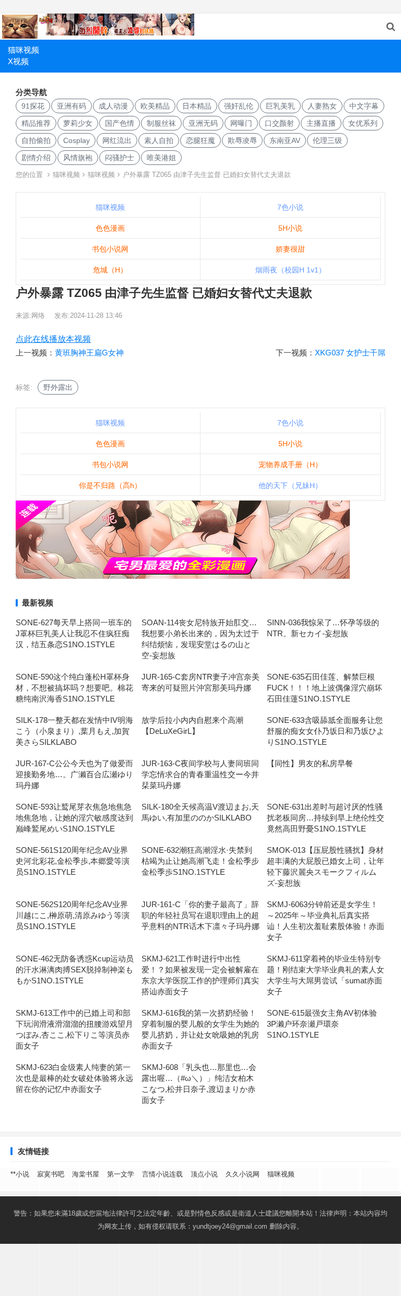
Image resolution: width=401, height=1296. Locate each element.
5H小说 (290, 228)
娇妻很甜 (290, 249)
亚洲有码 (71, 106)
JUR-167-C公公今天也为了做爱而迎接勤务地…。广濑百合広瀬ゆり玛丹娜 (74, 774)
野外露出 (58, 387)
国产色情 (119, 123)
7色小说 (290, 207)
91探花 (32, 106)
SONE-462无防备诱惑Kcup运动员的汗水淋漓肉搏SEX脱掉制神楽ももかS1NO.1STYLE (75, 969)
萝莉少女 (77, 123)
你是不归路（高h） (110, 485)
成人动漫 (113, 106)
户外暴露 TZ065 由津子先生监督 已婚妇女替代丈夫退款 (207, 175)
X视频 (18, 61)
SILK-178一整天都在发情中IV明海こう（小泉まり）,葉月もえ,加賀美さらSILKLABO (74, 731)
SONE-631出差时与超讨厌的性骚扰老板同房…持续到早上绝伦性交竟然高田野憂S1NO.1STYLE (325, 817)
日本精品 (196, 106)
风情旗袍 (77, 157)
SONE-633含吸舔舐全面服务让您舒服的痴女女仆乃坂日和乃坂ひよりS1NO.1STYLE (325, 731)
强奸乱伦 (238, 106)
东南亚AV (284, 140)
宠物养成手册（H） (290, 464)
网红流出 (117, 140)
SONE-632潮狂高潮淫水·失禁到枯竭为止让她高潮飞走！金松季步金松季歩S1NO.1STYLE (200, 861)
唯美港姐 (161, 157)
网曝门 (241, 123)
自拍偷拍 (36, 140)
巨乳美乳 (280, 106)
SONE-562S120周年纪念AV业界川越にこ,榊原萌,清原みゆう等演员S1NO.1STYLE (72, 915)
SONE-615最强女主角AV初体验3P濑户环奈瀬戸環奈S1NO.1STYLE (322, 1023)
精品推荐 (36, 123)
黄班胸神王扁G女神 (89, 352)
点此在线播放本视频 (53, 339)
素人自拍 (158, 140)
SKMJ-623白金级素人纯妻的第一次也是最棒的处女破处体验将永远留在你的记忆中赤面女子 (74, 1078)
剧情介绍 (36, 157)
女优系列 (363, 123)
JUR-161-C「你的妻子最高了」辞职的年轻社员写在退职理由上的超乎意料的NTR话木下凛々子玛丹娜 (200, 915)
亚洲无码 (203, 123)
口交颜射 (279, 123)
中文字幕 (364, 106)
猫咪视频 (23, 49)
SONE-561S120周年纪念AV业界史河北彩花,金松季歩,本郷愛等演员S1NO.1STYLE (72, 861)
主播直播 (321, 123)
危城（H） (110, 270)
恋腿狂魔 (200, 140)
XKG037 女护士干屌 (350, 352)
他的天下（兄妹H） (290, 485)
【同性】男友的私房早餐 (310, 763)
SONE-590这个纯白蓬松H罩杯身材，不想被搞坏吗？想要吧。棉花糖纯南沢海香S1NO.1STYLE (74, 687)
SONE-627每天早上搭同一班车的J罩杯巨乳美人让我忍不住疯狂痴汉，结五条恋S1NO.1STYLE (74, 633)
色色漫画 (110, 228)
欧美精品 (155, 106)
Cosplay (76, 140)
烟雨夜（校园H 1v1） (290, 270)
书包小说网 (110, 249)
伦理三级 (327, 140)
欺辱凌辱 (242, 140)
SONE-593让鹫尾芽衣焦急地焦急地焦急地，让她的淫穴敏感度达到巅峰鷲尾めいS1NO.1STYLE (74, 817)
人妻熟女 (322, 106)
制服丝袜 (161, 123)
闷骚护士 (119, 157)
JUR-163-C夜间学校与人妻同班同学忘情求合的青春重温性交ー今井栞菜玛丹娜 (200, 774)
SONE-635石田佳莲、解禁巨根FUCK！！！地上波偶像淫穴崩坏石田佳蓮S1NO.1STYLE (324, 687)
